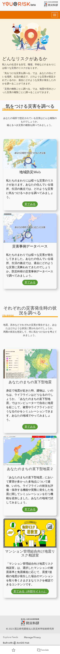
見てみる (30, 204)
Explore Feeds (10, 637)
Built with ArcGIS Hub (16, 642)
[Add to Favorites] (13, 650)
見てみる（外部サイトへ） (30, 591)
